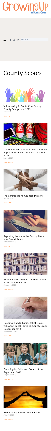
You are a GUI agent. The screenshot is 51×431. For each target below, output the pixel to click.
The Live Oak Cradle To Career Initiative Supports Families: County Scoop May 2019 (25, 152)
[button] (5, 39)
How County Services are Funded (22, 412)
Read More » (8, 116)
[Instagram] (14, 40)
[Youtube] (18, 40)
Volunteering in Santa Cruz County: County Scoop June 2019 (23, 108)
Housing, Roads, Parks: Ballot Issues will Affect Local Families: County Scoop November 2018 (25, 325)
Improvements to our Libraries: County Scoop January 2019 (25, 281)
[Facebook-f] (10, 40)
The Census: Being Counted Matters (23, 195)
